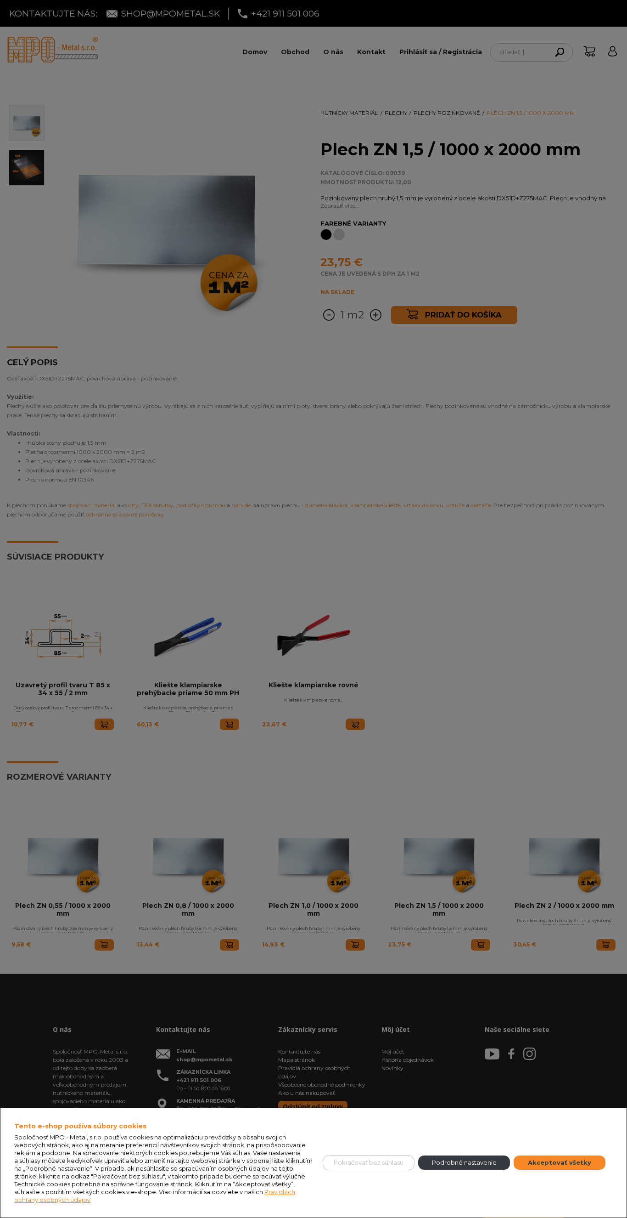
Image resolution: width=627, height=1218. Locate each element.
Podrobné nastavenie (464, 1162)
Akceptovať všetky (559, 1162)
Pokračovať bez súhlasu (368, 1162)
